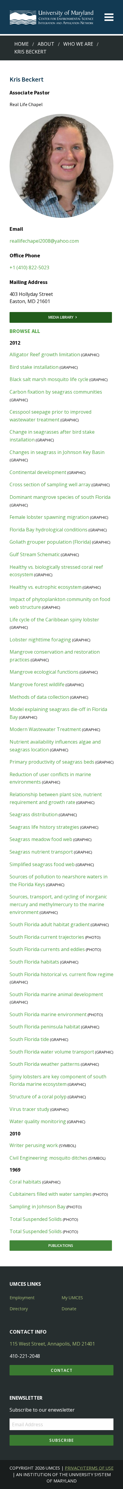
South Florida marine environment (48, 1014)
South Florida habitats (34, 961)
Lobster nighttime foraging (40, 639)
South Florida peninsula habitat (45, 1026)
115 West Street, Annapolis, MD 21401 (52, 1343)
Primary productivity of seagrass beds (52, 762)
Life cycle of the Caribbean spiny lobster (54, 619)
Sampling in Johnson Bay (37, 1206)
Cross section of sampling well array (50, 484)
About (46, 44)
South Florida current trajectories (47, 937)
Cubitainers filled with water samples (51, 1194)
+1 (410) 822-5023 (29, 267)
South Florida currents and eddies (47, 949)
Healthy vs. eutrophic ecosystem (46, 587)
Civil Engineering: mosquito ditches (48, 1158)
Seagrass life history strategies (44, 827)
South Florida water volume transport (52, 1051)
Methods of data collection (39, 697)
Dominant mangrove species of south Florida (60, 497)
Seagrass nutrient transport (41, 852)
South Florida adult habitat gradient (50, 924)
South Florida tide (29, 1039)
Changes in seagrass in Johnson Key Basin (57, 452)
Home (21, 44)
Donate (68, 1308)
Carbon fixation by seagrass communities (56, 392)
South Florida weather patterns (45, 1064)
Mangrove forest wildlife (37, 684)
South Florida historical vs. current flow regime (61, 974)
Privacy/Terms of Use (89, 1468)
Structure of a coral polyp (38, 1096)
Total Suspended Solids (36, 1219)
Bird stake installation (34, 367)
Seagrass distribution (34, 814)
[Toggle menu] (108, 17)
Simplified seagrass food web (42, 864)
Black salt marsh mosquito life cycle (49, 379)
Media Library (60, 317)
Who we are (78, 44)
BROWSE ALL (25, 331)
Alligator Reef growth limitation (45, 354)
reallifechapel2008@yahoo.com (44, 241)
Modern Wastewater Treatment (45, 729)
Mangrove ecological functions (44, 672)
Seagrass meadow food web (41, 839)
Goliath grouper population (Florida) (50, 542)
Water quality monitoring (38, 1121)
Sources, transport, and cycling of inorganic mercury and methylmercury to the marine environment (58, 904)
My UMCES (72, 1297)
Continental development (38, 472)
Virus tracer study (29, 1109)
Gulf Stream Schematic (35, 554)
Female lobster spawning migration (49, 517)
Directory (19, 1308)
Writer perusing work (34, 1145)
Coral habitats (25, 1181)
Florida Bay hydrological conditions (48, 529)
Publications (60, 1245)
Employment (22, 1297)
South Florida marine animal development (56, 994)
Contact (62, 1370)
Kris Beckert (30, 51)
